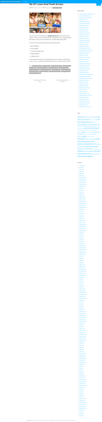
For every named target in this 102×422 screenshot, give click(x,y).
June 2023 (81, 235)
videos (88, 156)
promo (95, 146)
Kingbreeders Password (84, 21)
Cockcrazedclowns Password (85, 17)
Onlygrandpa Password (84, 93)
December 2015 (82, 402)
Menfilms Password (83, 70)
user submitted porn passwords (35, 73)
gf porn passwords (33, 67)
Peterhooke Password (84, 25)
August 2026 (82, 165)
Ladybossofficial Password (85, 15)
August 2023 (82, 232)
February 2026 (82, 177)
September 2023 (83, 230)
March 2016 (81, 396)
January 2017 (82, 377)
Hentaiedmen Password (84, 87)
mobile (97, 139)
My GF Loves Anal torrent (65, 69)
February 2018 (82, 353)
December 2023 (82, 224)
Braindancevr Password (84, 32)
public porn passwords (84, 148)
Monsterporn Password (84, 38)
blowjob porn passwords (91, 126)
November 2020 (82, 294)
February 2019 (82, 330)
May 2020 (81, 305)
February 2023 (82, 243)
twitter (83, 156)
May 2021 (81, 283)
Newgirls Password (83, 104)
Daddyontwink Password (84, 65)
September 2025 (83, 184)
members (81, 139)
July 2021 (81, 279)
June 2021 (81, 281)
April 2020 (81, 307)
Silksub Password (83, 89)
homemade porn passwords (42, 67)
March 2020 (82, 309)
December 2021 (82, 269)
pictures (89, 144)
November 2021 (82, 271)
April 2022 (81, 262)
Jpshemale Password (84, 97)
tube (79, 156)
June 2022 (81, 258)
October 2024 (82, 205)
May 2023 (81, 237)
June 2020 (81, 304)
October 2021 (82, 273)
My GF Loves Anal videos (34, 71)
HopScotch (29, 420)
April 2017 (81, 372)
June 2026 (81, 169)
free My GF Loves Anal (67, 65)
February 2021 (82, 288)
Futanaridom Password (84, 34)
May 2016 (81, 393)
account (80, 117)
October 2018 (82, 338)
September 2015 (83, 408)
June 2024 (81, 213)
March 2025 (81, 196)
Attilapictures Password (84, 40)
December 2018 (82, 334)
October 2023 (82, 228)
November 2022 (82, 249)
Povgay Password (83, 91)
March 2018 (81, 351)
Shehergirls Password (84, 99)
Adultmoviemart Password (85, 106)
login (84, 136)
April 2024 (81, 216)
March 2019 (81, 328)
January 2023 (82, 245)
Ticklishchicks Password (84, 68)
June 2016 (81, 391)
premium (89, 146)
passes (84, 141)
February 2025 (82, 198)
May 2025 (81, 192)
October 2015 (82, 406)
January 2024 (82, 222)
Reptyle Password (83, 19)
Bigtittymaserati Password (85, 76)
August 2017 (82, 364)
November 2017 (82, 358)
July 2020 (81, 302)
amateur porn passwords (37, 65)
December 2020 (82, 292)
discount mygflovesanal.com (56, 65)
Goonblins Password (83, 36)
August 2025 (82, 186)
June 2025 (81, 190)
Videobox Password (83, 55)
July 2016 (81, 389)
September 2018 (83, 340)
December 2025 (82, 179)
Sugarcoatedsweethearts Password (87, 14)
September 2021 (83, 275)
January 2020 (82, 313)
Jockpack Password (83, 84)
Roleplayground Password (85, 51)
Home (25, 1)
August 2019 (82, 322)
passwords (81, 144)
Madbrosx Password (83, 53)
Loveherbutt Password (84, 101)
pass (79, 141)
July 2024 (81, 211)
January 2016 (82, 400)
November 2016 (82, 381)
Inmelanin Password (83, 44)
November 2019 (82, 317)
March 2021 (81, 287)
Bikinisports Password (84, 46)
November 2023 (82, 226)
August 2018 (82, 341)
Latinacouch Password (84, 42)
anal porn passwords (46, 65)
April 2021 (81, 285)
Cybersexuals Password (84, 103)
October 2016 (82, 383)
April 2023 (81, 239)
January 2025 (82, 199)
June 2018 (81, 345)
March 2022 (81, 264)
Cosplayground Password (85, 48)
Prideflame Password (84, 59)
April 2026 (81, 173)
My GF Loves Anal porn (56, 69)
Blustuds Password (83, 82)
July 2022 (81, 256)
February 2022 (82, 266)
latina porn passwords (87, 134)
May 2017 (81, 370)
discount (88, 128)
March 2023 (81, 241)
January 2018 (82, 355)
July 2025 (81, 188)
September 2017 (83, 362)
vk (92, 156)
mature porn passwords (90, 136)
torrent (88, 154)
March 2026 (82, 175)
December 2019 (82, 315)
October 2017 (82, 360)
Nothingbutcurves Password (85, 95)
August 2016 (82, 387)
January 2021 (82, 290)
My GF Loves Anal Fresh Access (46, 4)
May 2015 (81, 415)
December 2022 (82, 247)
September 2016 (83, 385)
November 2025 (82, 180)
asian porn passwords (93, 119)
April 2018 (81, 349)
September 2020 (83, 298)
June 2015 (81, 413)
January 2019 (82, 332)
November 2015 (82, 404)
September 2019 (83, 321)
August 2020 (82, 300)
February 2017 (82, 375)
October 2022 (82, 251)
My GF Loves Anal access (53, 67)
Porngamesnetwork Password (85, 50)
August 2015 (82, 410)
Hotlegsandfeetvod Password (85, 78)
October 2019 (82, 319)
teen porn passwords (88, 151)
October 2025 (82, 182)
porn (94, 144)
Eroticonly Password (83, 29)
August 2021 (82, 277)
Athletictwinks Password (84, 63)
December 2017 (82, 357)
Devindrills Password (83, 27)
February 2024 (82, 220)
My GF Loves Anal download (34, 69)
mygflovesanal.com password (55, 71)
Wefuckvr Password (83, 86)
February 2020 (82, 311)
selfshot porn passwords (66, 71)
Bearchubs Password (84, 61)
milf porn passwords (89, 139)
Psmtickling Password (84, 67)
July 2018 (81, 343)
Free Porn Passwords (57, 7)
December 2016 (82, 379)
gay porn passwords (89, 132)
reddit (79, 151)
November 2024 (82, 203)
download (95, 128)
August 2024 (82, 209)
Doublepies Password (84, 72)
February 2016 (82, 398)
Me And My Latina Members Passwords (62, 81)
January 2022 (82, 268)
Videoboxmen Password (84, 57)
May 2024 (81, 215)
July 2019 (81, 324)
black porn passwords (90, 124)
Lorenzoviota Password (84, 23)
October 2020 (82, 296)
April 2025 (81, 194)
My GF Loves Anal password (46, 69)
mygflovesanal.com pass (44, 71)
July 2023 (81, 233)
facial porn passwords (89, 130)
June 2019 (81, 326)
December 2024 (82, 201)
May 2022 (81, 260)
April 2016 (81, 394)
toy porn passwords (96, 153)
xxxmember (48, 7)
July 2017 (81, 366)
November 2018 (82, 336)
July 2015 (81, 411)
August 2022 (82, 254)
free (83, 132)
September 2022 (83, 252)
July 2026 (81, 167)
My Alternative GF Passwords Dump (39, 81)
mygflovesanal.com (34, 61)
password (90, 141)
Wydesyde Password (84, 80)
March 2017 (81, 374)
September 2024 (83, 207)
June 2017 (81, 368)
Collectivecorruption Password (86, 74)
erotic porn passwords (80, 130)
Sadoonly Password (83, 31)
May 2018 (81, 347)
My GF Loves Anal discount (63, 67)
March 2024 (82, 218)
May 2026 (81, 171)
